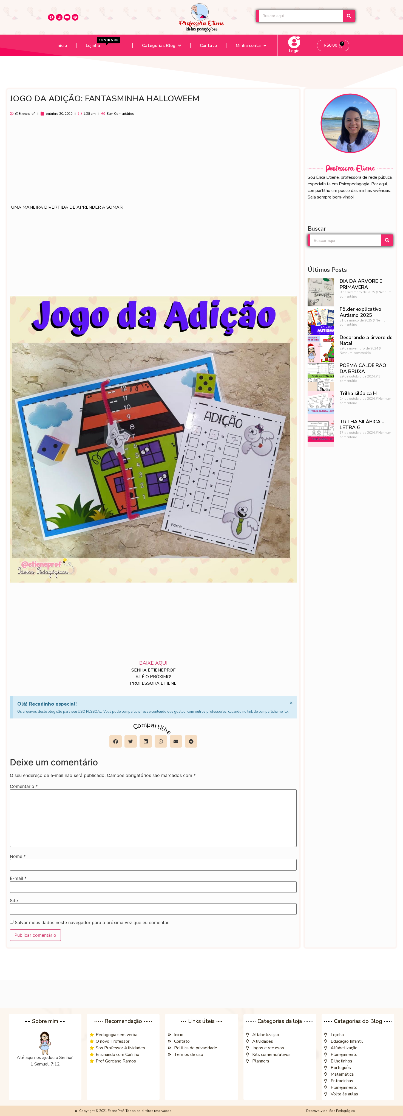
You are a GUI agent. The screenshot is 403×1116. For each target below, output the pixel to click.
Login (294, 51)
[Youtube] (67, 17)
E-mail (18, 878)
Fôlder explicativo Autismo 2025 (360, 312)
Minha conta (248, 46)
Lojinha (102, 43)
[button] (115, 741)
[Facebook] (51, 17)
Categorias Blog (158, 46)
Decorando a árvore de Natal (366, 340)
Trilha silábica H (358, 393)
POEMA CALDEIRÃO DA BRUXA (363, 368)
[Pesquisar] (349, 16)
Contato (208, 46)
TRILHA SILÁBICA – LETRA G (362, 424)
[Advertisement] (153, 162)
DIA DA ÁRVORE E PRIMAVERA (361, 284)
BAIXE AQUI (153, 663)
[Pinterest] (75, 17)
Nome (18, 856)
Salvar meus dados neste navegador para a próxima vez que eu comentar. (92, 922)
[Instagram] (59, 17)
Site (14, 900)
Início (61, 46)
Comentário (24, 786)
